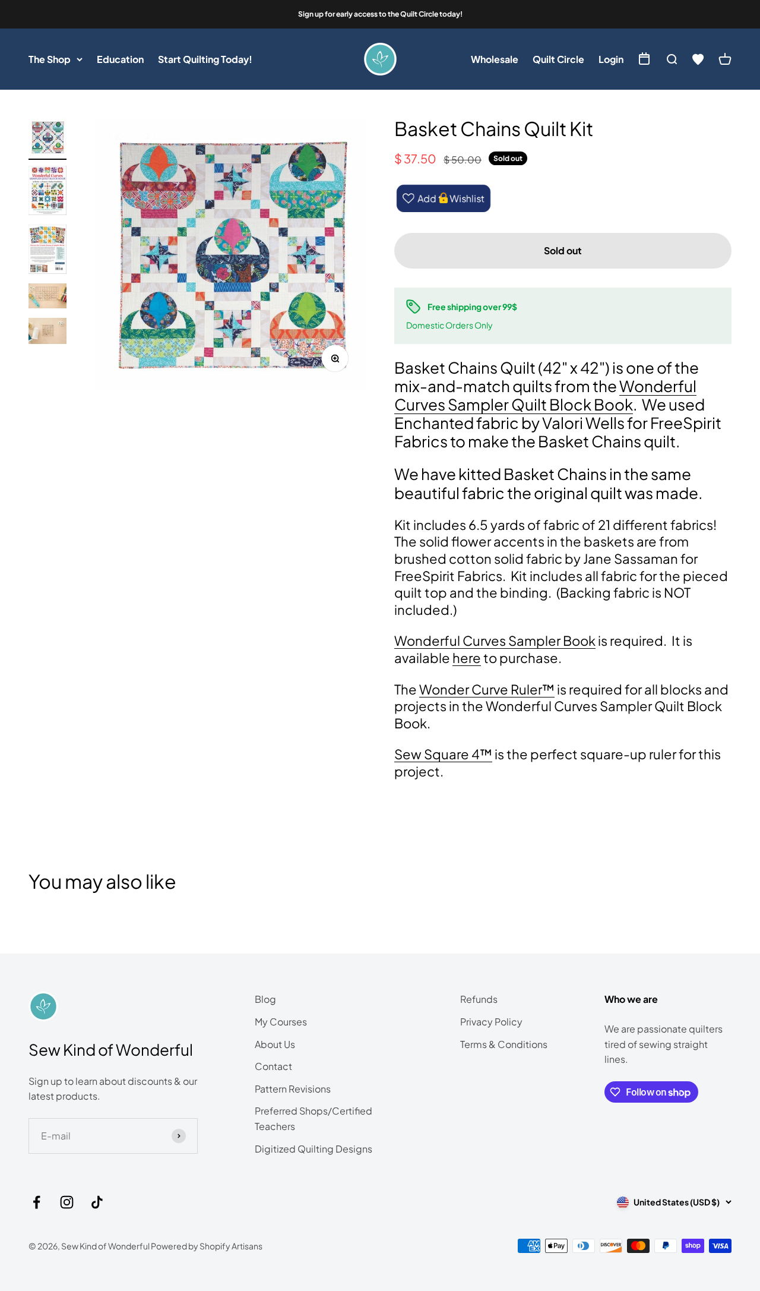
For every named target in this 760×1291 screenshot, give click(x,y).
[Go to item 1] (47, 139)
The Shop (49, 59)
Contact (273, 1066)
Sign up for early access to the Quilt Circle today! (380, 14)
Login (610, 59)
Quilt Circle (558, 59)
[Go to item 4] (47, 297)
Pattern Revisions (293, 1088)
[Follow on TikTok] (97, 1202)
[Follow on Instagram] (67, 1202)
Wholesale (494, 59)
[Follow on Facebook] (36, 1202)
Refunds (479, 999)
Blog (265, 999)
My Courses (281, 1021)
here (466, 657)
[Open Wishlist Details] (698, 59)
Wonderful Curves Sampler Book (495, 640)
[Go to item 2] (47, 192)
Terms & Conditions (503, 1044)
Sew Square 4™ (443, 754)
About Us (275, 1044)
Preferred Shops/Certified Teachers (313, 1118)
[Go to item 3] (47, 251)
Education (120, 59)
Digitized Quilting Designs (313, 1148)
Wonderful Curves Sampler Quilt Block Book (545, 395)
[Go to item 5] (47, 333)
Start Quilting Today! (205, 59)
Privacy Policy (491, 1021)
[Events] (644, 59)
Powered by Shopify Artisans (206, 1246)
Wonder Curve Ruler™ (487, 689)
